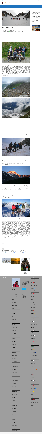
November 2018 (14, 364)
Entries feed (23, 295)
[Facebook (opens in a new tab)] (38, 0)
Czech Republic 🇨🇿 (33, 316)
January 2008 (14, 430)
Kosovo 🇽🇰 (32, 349)
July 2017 (13, 383)
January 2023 (14, 327)
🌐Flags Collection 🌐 (4, 0)
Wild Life (32, 405)
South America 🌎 (33, 388)
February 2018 (14, 372)
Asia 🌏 (32, 291)
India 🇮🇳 (32, 343)
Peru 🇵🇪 (32, 374)
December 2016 (14, 392)
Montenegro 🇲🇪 (33, 361)
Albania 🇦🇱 (32, 282)
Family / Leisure (33, 324)
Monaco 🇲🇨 (32, 360)
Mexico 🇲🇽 (32, 358)
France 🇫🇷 (32, 329)
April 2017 (13, 388)
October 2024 (14, 308)
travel (32, 396)
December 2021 (14, 341)
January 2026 (14, 296)
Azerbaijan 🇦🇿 (33, 294)
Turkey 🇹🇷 (32, 399)
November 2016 (14, 394)
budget (32, 302)
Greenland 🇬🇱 (33, 335)
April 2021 (13, 349)
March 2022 (13, 338)
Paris (25, 272)
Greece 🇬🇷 (32, 333)
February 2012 (14, 413)
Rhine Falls (12, 250)
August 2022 (14, 333)
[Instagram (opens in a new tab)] (39, 0)
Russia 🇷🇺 (32, 380)
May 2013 (13, 406)
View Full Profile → (14, 289)
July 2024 (13, 313)
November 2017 (14, 377)
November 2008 (14, 425)
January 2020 (14, 355)
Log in (22, 294)
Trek (22, 31)
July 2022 (13, 335)
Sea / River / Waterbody (34, 382)
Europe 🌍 (8, 31)
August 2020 (14, 352)
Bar (15, 264)
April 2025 (13, 302)
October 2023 (14, 319)
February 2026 (14, 294)
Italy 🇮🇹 (32, 346)
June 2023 (13, 324)
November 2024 (14, 307)
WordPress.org (24, 297)
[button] (33, 27)
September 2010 (14, 417)
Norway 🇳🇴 (32, 371)
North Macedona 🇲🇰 (34, 369)
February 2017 (14, 389)
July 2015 (13, 400)
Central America (33, 307)
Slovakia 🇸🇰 (32, 385)
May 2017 (13, 386)
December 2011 (14, 414)
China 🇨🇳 (32, 310)
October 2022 (14, 330)
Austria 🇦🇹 (32, 293)
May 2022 (13, 336)
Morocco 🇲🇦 (32, 363)
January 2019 (14, 361)
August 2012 (14, 411)
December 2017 (14, 375)
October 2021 (14, 344)
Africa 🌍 (32, 280)
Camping (32, 305)
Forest (32, 327)
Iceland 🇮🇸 (32, 341)
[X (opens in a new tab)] (37, 0)
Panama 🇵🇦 (32, 372)
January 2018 (14, 374)
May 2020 (13, 353)
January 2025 (14, 305)
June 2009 (13, 422)
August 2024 (14, 311)
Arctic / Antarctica (33, 285)
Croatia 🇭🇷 (32, 315)
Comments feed (24, 296)
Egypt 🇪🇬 (32, 319)
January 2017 (14, 391)
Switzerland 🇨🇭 (19, 31)
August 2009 (14, 420)
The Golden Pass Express (5, 250)
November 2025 (14, 297)
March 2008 (13, 428)
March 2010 (13, 419)
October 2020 (14, 350)
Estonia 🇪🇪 (32, 321)
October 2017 (14, 378)
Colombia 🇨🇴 (32, 313)
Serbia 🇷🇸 (32, 383)
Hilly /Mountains (13, 31)
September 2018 (14, 366)
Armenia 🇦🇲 (32, 290)
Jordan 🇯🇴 (32, 347)
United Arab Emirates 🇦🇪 (34, 402)
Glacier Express (22, 250)
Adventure (4, 31)
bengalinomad (5, 30)
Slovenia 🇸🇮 (32, 386)
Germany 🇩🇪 (32, 332)
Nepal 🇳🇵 (32, 366)
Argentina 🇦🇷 (33, 288)
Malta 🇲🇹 (32, 357)
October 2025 (14, 299)
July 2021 (13, 347)
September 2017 (14, 380)
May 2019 (13, 358)
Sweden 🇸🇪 (32, 391)
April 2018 (13, 369)
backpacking (32, 296)
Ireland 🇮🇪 (32, 344)
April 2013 (13, 408)
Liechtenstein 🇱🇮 (33, 352)
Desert (32, 318)
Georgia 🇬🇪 (32, 330)
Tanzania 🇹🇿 (32, 394)
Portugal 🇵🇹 (32, 377)
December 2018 (14, 363)
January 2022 (14, 339)
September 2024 (14, 310)
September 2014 (14, 403)
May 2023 (13, 325)
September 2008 (14, 427)
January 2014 (14, 405)
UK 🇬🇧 (32, 400)
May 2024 (13, 316)
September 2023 (14, 321)
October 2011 (14, 416)
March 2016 (13, 397)
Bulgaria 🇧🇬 (32, 304)
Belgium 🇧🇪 (32, 299)
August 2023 (14, 322)
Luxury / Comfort (33, 355)
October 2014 (14, 402)
